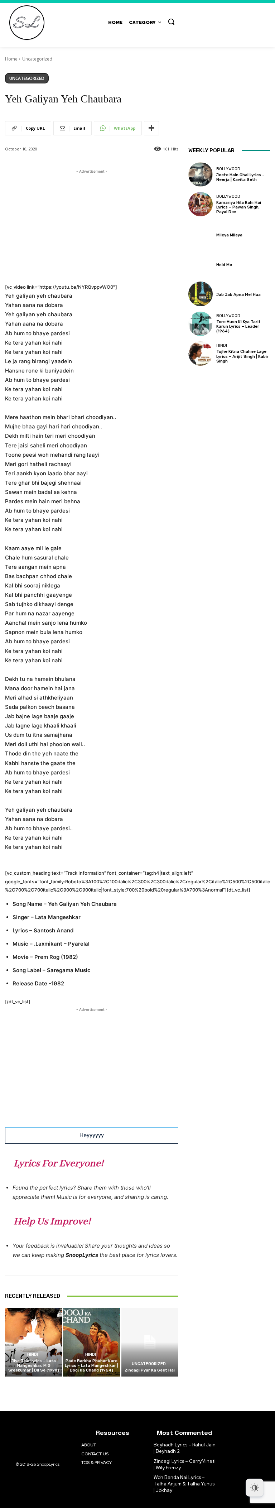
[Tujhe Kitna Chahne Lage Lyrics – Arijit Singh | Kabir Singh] (200, 353)
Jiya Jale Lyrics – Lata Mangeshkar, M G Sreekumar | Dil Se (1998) (33, 1366)
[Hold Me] (200, 264)
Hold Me (224, 265)
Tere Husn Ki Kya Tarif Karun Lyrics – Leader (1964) (238, 326)
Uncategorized (37, 59)
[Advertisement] (91, 225)
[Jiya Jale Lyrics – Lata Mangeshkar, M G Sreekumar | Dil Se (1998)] (33, 1342)
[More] (151, 128)
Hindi (32, 1354)
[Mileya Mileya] (200, 234)
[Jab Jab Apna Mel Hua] (200, 294)
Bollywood (228, 169)
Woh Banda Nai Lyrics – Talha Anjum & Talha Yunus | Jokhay (184, 1483)
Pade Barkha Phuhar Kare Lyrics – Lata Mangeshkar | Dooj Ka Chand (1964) (91, 1366)
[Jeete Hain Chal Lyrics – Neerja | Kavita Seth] (200, 174)
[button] (171, 21)
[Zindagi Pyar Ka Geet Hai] (149, 1342)
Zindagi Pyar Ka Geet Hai (150, 1370)
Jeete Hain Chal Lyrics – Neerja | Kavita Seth (240, 177)
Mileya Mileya (229, 235)
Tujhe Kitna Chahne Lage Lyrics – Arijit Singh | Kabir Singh (242, 356)
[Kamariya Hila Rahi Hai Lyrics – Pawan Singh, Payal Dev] (200, 204)
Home (11, 59)
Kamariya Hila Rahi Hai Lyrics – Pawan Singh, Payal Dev (238, 207)
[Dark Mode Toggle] (254, 1487)
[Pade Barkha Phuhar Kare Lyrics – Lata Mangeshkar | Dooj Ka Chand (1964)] (91, 1342)
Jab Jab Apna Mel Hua (238, 294)
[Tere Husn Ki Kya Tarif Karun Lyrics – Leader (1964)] (200, 324)
